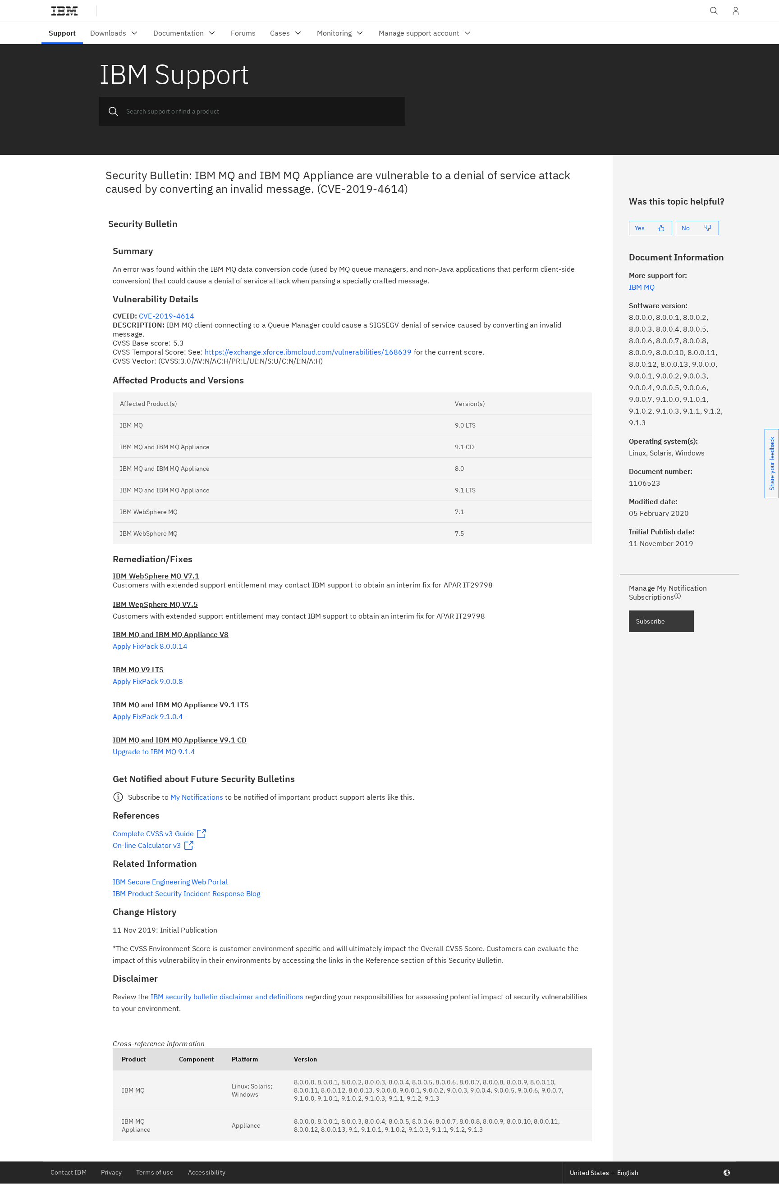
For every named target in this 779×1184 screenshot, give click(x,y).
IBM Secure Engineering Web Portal (170, 881)
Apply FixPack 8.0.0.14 (150, 646)
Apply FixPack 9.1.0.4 (148, 716)
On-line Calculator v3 (147, 845)
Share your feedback (772, 464)
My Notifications (196, 796)
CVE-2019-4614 (166, 315)
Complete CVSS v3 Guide (153, 833)
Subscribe (650, 621)
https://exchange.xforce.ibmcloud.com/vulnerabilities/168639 (308, 351)
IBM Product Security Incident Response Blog (186, 893)
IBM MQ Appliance (136, 1125)
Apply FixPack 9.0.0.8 (148, 681)
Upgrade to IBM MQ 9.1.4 (154, 751)
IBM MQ (133, 1090)
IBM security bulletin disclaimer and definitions (227, 996)
